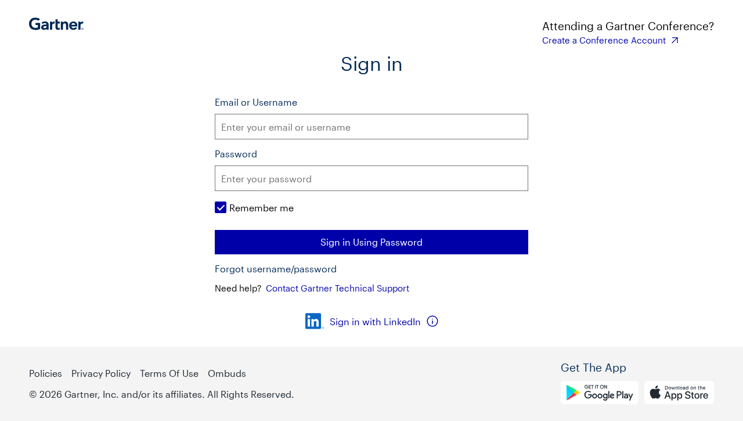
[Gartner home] (59, 31)
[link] (628, 40)
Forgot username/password (276, 269)
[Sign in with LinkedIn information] (432, 321)
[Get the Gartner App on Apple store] (679, 394)
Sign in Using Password (371, 241)
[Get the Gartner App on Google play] (600, 394)
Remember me (261, 207)
